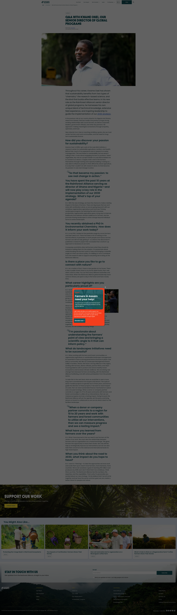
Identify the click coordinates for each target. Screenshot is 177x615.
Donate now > (79, 321)
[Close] (105, 287)
